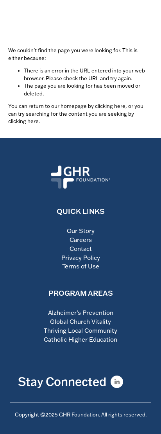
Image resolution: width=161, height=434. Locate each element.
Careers (81, 239)
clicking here (110, 106)
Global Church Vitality (80, 321)
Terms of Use (80, 266)
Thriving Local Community (80, 330)
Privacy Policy (80, 257)
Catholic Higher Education (80, 339)
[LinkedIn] (117, 382)
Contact (81, 248)
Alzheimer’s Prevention (80, 312)
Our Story (81, 231)
